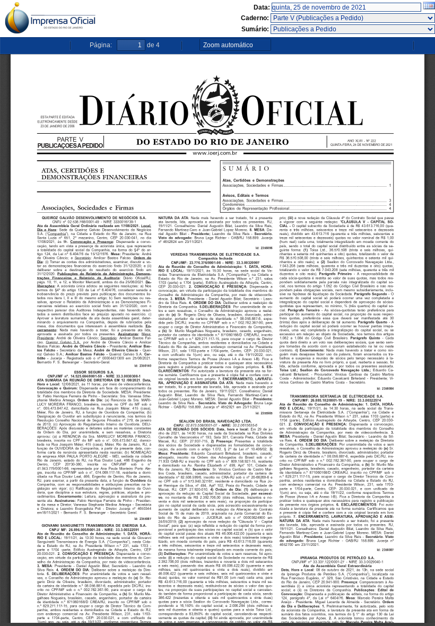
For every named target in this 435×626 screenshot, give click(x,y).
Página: (101, 45)
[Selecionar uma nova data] (429, 7)
